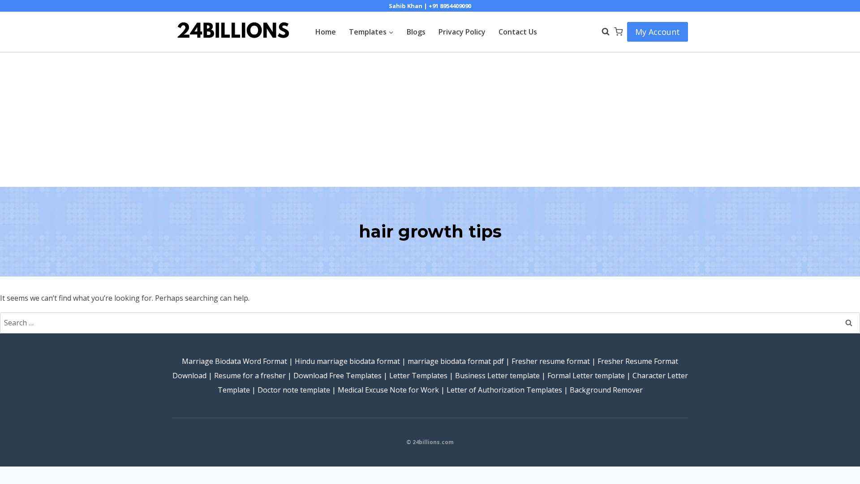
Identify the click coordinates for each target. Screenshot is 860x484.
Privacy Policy (462, 32)
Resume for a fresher (250, 375)
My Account (657, 31)
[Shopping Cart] (618, 31)
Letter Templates (418, 375)
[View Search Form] (601, 32)
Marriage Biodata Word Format (234, 361)
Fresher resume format (551, 361)
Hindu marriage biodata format (347, 361)
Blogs (416, 32)
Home (325, 32)
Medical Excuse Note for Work (388, 390)
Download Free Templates (337, 375)
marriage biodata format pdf (456, 361)
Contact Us (518, 32)
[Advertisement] (430, 119)
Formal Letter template (586, 375)
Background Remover (606, 390)
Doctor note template (294, 390)
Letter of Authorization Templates (504, 390)
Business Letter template (497, 375)
